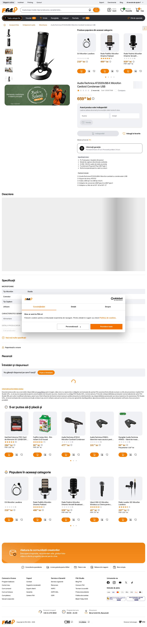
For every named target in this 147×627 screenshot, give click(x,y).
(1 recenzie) (95, 90)
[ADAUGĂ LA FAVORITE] (94, 71)
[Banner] (37, 95)
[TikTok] (132, 608)
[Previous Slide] (77, 42)
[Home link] (4, 25)
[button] (90, 10)
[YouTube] (120, 608)
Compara (121, 90)
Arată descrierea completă (16, 296)
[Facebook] (108, 608)
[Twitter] (126, 608)
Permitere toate (106, 327)
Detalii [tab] (73, 307)
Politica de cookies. (108, 318)
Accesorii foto (14, 25)
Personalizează (72, 327)
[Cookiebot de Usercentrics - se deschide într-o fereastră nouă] (113, 299)
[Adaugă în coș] (81, 71)
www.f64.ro (41, 418)
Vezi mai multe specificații (16, 364)
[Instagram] (114, 608)
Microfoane (43, 25)
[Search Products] (96, 10)
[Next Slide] (142, 42)
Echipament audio (29, 25)
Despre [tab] (108, 307)
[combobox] (60, 10)
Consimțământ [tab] (39, 307)
